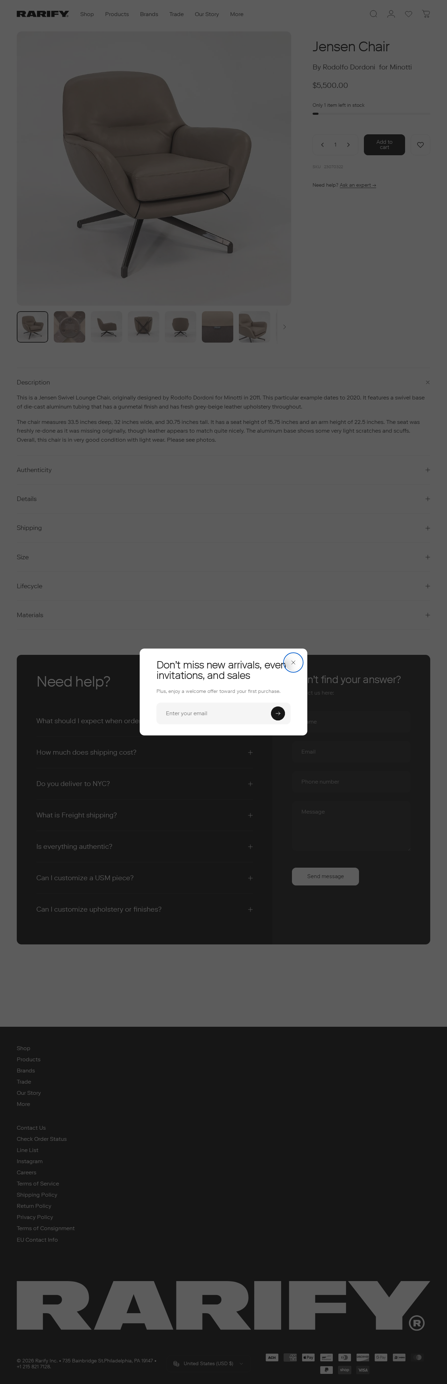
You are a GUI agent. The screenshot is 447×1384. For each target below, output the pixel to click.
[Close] (293, 662)
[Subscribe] (278, 713)
